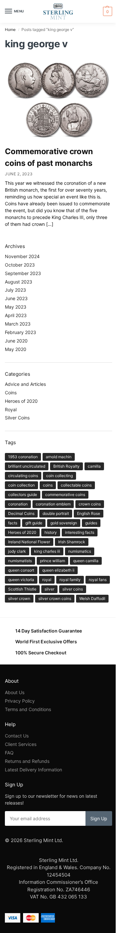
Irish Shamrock (71, 541)
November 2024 (22, 256)
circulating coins (23, 475)
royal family (70, 579)
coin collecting (59, 475)
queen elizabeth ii (58, 570)
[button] (106, 11)
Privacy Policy (20, 701)
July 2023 (15, 290)
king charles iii (47, 551)
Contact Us (17, 735)
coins (48, 485)
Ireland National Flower (29, 541)
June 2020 (16, 340)
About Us (14, 692)
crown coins (90, 504)
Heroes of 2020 (21, 401)
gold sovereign (63, 522)
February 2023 (20, 332)
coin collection (21, 485)
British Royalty (66, 466)
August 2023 (18, 281)
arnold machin (59, 456)
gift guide (33, 522)
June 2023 (16, 298)
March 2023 (18, 324)
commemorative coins (65, 494)
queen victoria (21, 579)
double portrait (56, 513)
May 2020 (15, 349)
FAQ (9, 752)
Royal (11, 409)
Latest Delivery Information (34, 769)
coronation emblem (53, 504)
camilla (94, 466)
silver (49, 589)
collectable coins (76, 485)
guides (91, 522)
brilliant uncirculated (26, 466)
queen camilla (85, 560)
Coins (11, 392)
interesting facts (79, 532)
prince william (52, 560)
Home (10, 29)
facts (12, 522)
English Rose (88, 513)
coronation (18, 504)
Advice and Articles (25, 384)
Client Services (20, 744)
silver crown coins (54, 598)
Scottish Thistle (22, 589)
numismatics (79, 551)
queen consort (21, 570)
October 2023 (20, 265)
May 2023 (15, 307)
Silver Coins (17, 417)
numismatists (20, 560)
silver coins (72, 589)
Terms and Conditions (28, 709)
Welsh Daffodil (92, 598)
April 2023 (16, 315)
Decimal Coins (21, 513)
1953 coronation (23, 456)
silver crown (19, 598)
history (51, 532)
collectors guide (22, 494)
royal (46, 579)
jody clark (17, 551)
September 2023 (23, 273)
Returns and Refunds (27, 761)
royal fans (98, 579)
